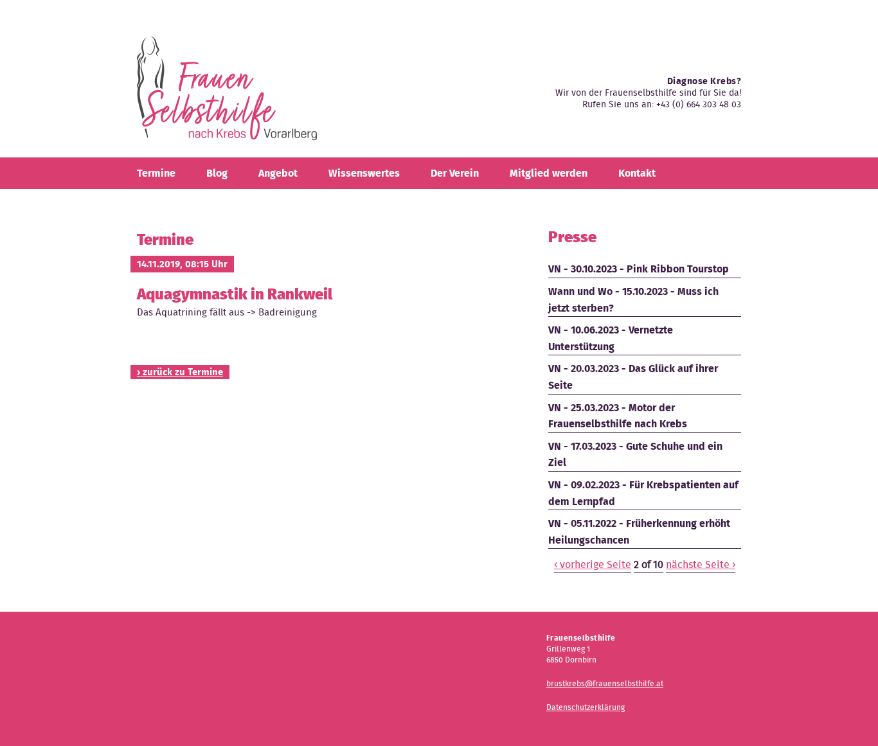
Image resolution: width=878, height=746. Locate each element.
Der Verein (455, 173)
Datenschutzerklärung (585, 707)
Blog (217, 173)
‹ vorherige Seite (592, 564)
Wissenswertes (364, 173)
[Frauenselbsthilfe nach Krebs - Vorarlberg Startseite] (227, 93)
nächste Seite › (700, 564)
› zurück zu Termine (180, 372)
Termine (156, 173)
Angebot (278, 173)
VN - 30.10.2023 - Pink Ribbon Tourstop (638, 269)
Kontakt (637, 173)
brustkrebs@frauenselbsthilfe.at (604, 683)
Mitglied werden (548, 173)
